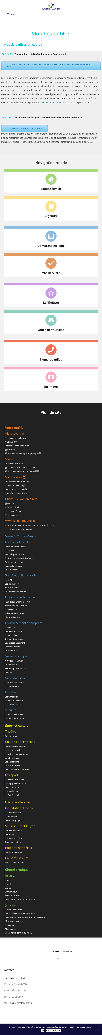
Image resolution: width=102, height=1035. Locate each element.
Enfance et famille (17, 542)
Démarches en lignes (15, 438)
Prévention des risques (15, 613)
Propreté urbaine (12, 646)
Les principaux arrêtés (15, 718)
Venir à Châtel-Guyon (20, 826)
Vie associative (15, 678)
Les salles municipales (16, 489)
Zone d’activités (12, 664)
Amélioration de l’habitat (16, 605)
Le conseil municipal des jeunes (20, 467)
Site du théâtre (11, 736)
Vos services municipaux (17, 481)
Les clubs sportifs (12, 787)
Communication (13, 507)
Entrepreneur (11, 891)
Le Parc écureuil (12, 795)
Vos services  (15, 477)
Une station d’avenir (19, 808)
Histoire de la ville (13, 812)
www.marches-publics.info (54, 102)
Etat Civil (11, 442)
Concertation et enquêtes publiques (23, 453)
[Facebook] (54, 959)
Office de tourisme (13, 852)
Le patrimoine (11, 816)
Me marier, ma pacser (15, 921)
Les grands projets (13, 820)
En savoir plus (53, 1030)
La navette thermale (15, 485)
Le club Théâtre (12, 569)
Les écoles (9, 550)
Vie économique (16, 656)
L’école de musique (13, 765)
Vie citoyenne (14, 433)
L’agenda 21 (10, 627)
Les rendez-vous (12, 584)
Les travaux (11, 515)
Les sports (12, 775)
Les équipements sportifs (16, 783)
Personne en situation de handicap (20, 899)
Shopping (9, 834)
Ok (42, 1030)
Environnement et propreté (23, 623)
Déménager (10, 925)
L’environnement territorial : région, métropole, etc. (30, 525)
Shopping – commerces (15, 668)
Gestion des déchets (14, 639)
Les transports (11, 697)
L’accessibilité (11, 609)
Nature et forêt (11, 635)
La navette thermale (14, 700)
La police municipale (14, 714)
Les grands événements (15, 746)
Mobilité (10, 692)
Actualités (10, 503)
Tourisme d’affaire (13, 842)
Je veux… (11, 905)
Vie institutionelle (20, 520)
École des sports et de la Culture (19, 558)
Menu (13, 14)
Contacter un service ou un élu (18, 933)
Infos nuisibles (11, 650)
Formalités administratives (17, 445)
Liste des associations (15, 682)
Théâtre (10, 731)
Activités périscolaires (15, 554)
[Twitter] (58, 959)
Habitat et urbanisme (20, 597)
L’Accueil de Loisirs (13, 566)
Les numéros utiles (13, 838)
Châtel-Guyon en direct (21, 499)
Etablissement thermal (15, 862)
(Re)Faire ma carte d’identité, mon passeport (25, 917)
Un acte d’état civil (13, 909)
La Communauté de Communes (22, 471)
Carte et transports (13, 830)
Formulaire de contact (14, 978)
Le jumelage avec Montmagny (18, 529)
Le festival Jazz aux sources (17, 754)
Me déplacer (10, 929)
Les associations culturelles (17, 769)
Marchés (8, 672)
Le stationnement (13, 704)
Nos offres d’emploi (16, 493)
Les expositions (12, 762)
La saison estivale (13, 750)
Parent (8, 884)
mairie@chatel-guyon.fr (21, 1003)
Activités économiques (15, 661)
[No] (98, 1029)
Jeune (7, 880)
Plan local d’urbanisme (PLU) (17, 602)
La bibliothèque (12, 758)
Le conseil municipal (14, 463)
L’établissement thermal (15, 591)
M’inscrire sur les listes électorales (20, 913)
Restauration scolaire (14, 562)
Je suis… (10, 875)
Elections (10, 449)
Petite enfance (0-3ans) (15, 546)
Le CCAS (8, 580)
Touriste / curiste (12, 895)
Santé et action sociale (21, 575)
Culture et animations (20, 742)
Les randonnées (12, 791)
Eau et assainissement (15, 643)
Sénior (8, 888)
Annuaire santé (12, 587)
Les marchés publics (15, 511)
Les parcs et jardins (13, 631)
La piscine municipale (14, 779)
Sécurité (10, 710)
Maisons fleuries (12, 617)
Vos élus (11, 459)
